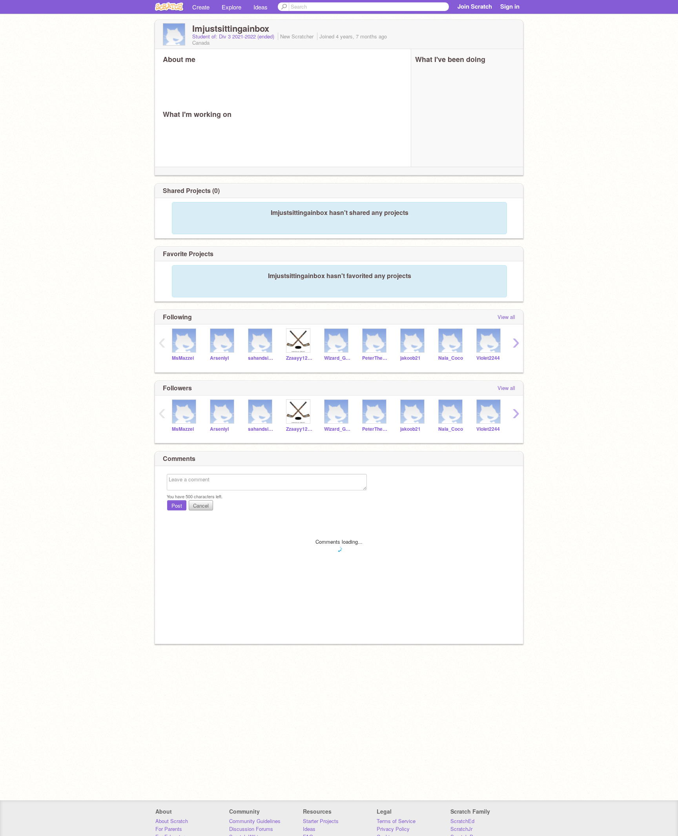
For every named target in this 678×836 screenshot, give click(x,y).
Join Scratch (474, 6)
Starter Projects (321, 821)
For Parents (168, 828)
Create (201, 7)
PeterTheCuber (375, 358)
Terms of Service (396, 821)
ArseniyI (219, 358)
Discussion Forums (251, 828)
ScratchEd (462, 821)
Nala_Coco (450, 358)
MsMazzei (183, 358)
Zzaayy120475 (299, 358)
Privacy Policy (393, 828)
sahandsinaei (261, 358)
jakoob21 (410, 358)
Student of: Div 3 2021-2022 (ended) (234, 36)
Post (176, 505)
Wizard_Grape (337, 358)
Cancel (201, 505)
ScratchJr (461, 828)
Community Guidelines (255, 821)
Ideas (260, 7)
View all (506, 317)
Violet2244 (488, 358)
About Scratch (171, 821)
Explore (231, 7)
